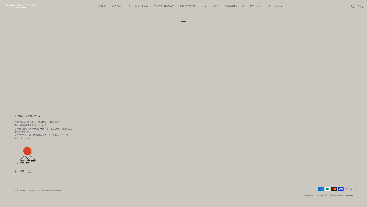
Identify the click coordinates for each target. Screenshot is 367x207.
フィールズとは (275, 6)
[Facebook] (15, 171)
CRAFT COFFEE (188, 6)
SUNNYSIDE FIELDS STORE (32, 190)
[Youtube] (22, 171)
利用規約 (349, 195)
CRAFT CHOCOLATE (164, 6)
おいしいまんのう (210, 6)
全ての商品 (117, 6)
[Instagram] (29, 171)
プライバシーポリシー (309, 195)
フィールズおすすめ (138, 6)
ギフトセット (256, 6)
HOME (102, 6)
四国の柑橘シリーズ (234, 6)
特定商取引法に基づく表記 (332, 195)
